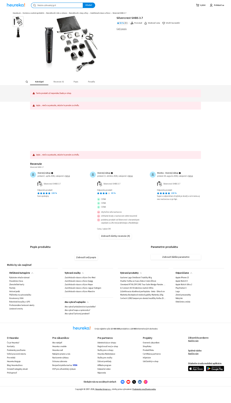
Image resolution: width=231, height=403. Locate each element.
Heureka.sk (17, 13)
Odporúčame (182, 273)
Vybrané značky (73, 273)
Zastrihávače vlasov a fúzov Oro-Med (80, 277)
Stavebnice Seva (16, 281)
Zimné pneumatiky (183, 295)
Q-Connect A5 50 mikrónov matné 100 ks (136, 288)
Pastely (12, 288)
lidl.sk (67, 176)
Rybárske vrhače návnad (19, 277)
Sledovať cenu (154, 23)
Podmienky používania (16, 350)
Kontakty (11, 346)
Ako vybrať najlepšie (75, 302)
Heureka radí (57, 350)
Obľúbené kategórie (19, 273)
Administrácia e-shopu (106, 342)
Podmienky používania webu (144, 389)
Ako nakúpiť (57, 342)
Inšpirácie (147, 357)
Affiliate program (104, 365)
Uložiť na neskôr (173, 23)
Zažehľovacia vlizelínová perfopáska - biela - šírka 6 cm (142, 291)
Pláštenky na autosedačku (20, 295)
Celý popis (122, 29)
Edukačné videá (103, 369)
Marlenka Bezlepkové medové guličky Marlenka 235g (141, 295)
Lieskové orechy (16, 308)
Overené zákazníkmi (151, 342)
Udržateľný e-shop (150, 361)
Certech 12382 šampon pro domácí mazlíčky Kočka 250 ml (143, 298)
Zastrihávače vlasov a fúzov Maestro (80, 291)
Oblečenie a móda (183, 302)
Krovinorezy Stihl (16, 298)
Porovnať (138, 23)
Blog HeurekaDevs (15, 365)
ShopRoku (147, 346)
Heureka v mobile (59, 346)
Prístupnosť (12, 372)
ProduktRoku (148, 350)
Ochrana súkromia (59, 361)
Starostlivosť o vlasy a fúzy (78, 13)
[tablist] (100, 82)
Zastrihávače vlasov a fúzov (100, 13)
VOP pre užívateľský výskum (64, 369)
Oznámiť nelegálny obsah (17, 369)
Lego (178, 291)
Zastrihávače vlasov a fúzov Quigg (79, 281)
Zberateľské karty (16, 284)
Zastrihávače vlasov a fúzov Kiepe (79, 284)
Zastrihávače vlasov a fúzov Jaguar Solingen (83, 288)
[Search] (27, 82)
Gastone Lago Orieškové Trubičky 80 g (136, 277)
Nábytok (179, 298)
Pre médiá (11, 357)
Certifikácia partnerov (152, 354)
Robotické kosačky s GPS (19, 302)
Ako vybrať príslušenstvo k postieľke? (80, 306)
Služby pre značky (104, 357)
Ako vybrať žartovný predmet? (77, 313)
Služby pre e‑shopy (105, 350)
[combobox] (57, 5)
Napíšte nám (193, 340)
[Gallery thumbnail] (18, 21)
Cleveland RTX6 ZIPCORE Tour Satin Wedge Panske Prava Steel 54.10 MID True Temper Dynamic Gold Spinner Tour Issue (143, 284)
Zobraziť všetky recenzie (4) (115, 236)
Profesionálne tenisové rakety (21, 305)
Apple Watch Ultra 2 (184, 284)
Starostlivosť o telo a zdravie (56, 13)
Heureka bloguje (14, 361)
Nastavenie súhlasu (60, 357)
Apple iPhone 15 (182, 277)
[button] (39, 82)
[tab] (39, 82)
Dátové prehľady (104, 361)
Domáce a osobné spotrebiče (33, 13)
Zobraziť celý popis (86, 257)
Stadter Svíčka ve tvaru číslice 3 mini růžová (138, 281)
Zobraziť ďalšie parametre (175, 257)
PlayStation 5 (181, 288)
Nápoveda (101, 372)
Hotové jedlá (14, 291)
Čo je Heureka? (13, 342)
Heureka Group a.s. (103, 389)
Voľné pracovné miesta (16, 354)
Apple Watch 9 (181, 281)
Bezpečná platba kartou (62, 365)
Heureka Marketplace (106, 354)
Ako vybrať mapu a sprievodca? (77, 310)
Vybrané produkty (129, 273)
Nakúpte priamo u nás (61, 354)
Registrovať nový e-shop (107, 346)
